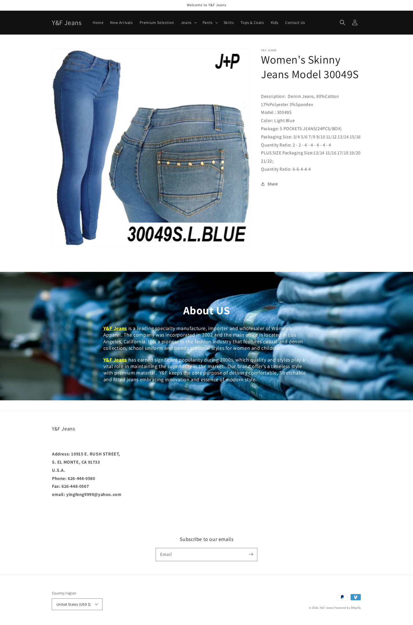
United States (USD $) (73, 604)
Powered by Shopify (347, 608)
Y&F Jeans (326, 608)
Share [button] (272, 183)
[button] (342, 22)
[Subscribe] (251, 554)
